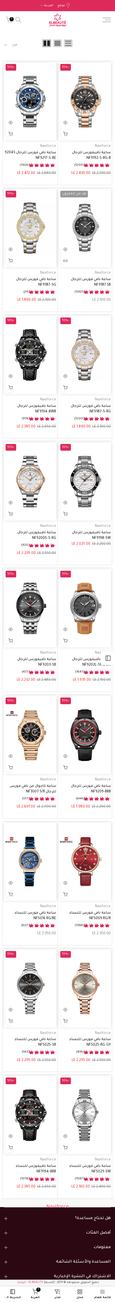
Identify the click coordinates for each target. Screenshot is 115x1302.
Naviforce (103, 146)
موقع (61, 5)
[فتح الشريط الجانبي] (108, 658)
